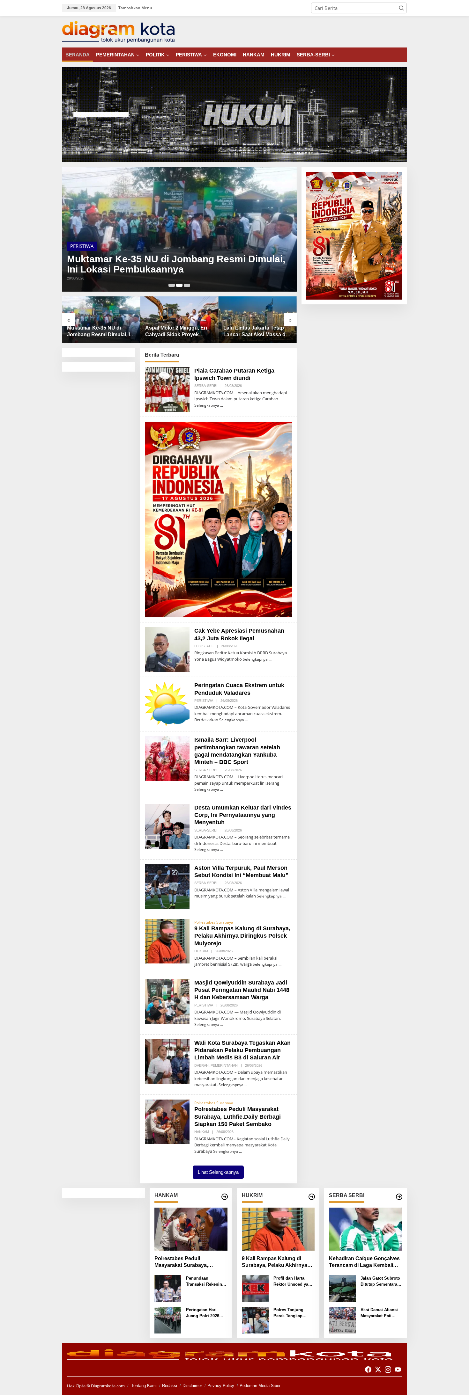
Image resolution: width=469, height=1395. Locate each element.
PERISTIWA (203, 700)
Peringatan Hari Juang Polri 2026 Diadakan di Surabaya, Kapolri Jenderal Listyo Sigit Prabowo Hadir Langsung (206, 1313)
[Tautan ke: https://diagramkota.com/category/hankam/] (224, 1197)
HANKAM (201, 1132)
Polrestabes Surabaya (213, 922)
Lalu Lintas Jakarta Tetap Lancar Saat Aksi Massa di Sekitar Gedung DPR (177, 331)
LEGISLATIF (204, 646)
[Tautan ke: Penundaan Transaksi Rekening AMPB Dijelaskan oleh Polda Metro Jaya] (167, 1288)
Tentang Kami (144, 1385)
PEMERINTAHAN (88, 246)
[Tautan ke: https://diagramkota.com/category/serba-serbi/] (399, 1197)
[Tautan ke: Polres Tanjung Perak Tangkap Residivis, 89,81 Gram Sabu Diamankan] (255, 1319)
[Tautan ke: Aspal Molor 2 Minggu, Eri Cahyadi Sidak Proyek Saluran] (179, 229)
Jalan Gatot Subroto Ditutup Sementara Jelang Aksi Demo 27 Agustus (380, 1282)
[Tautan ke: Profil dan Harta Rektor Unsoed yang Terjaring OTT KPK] (255, 1288)
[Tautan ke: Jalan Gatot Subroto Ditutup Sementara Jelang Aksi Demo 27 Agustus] (342, 1288)
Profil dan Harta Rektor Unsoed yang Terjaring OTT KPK (293, 1282)
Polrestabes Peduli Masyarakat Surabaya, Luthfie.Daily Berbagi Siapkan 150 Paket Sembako (237, 1116)
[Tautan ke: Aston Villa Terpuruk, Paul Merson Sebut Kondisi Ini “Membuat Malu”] (167, 886)
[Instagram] (388, 1369)
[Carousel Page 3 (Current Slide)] (187, 285)
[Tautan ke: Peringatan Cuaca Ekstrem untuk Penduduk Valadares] (167, 703)
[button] (401, 8)
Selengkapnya (206, 405)
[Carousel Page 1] (171, 285)
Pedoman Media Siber (260, 1385)
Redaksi (169, 1385)
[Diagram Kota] (118, 31)
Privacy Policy (220, 1385)
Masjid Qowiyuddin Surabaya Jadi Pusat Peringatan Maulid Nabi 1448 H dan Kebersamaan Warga (241, 990)
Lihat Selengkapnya (218, 1172)
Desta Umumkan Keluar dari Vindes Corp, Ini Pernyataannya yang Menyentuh (242, 815)
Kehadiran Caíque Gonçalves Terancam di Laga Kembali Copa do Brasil (364, 1262)
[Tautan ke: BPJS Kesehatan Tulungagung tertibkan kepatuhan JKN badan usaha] (258, 319)
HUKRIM (201, 951)
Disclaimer (192, 1385)
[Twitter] (378, 1369)
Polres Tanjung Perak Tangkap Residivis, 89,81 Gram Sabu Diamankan (288, 1313)
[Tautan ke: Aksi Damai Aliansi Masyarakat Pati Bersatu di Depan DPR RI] (342, 1319)
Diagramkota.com (107, 1386)
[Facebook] (368, 1369)
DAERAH (117, 246)
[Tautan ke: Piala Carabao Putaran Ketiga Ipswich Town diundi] (167, 389)
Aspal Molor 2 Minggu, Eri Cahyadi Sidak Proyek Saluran (176, 264)
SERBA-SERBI (205, 386)
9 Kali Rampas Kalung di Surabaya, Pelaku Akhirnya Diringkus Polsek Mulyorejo (242, 936)
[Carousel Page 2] (179, 285)
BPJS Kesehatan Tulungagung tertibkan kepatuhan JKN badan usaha (251, 331)
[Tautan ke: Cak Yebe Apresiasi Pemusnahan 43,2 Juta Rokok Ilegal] (167, 649)
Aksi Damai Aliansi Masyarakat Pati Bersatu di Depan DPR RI (379, 1313)
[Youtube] (398, 1369)
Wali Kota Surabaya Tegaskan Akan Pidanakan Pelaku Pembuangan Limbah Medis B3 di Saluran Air (242, 1050)
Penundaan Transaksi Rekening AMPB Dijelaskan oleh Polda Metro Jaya (205, 1282)
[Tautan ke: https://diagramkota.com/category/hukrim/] (312, 1197)
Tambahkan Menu (135, 8)
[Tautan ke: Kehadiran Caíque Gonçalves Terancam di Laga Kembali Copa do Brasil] (365, 1229)
